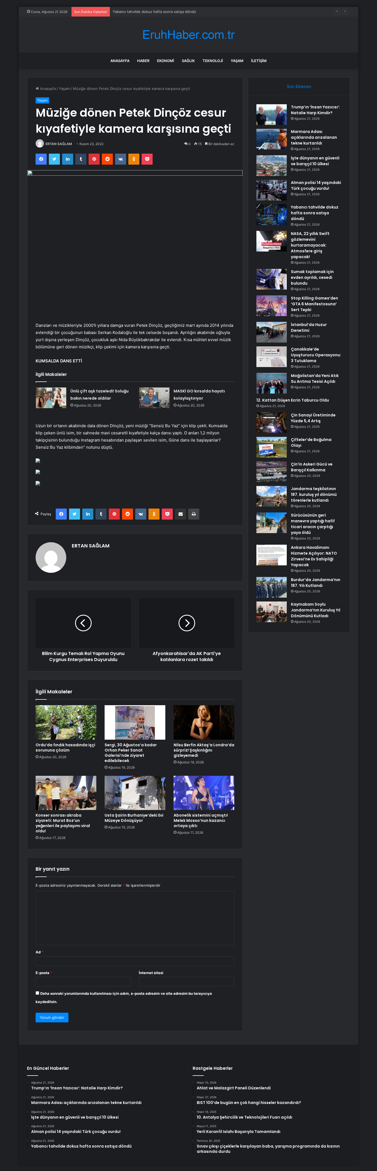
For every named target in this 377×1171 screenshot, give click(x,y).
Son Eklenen (299, 86)
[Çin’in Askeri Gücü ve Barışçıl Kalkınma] (271, 471)
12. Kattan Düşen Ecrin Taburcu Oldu (292, 400)
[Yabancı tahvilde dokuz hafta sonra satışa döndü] (271, 214)
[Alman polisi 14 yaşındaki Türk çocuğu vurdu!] (271, 190)
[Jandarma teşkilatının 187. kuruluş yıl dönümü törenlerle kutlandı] (271, 496)
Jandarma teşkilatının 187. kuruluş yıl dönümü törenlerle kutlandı (314, 494)
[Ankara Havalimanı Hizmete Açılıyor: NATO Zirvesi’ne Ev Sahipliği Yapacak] (271, 555)
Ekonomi (165, 60)
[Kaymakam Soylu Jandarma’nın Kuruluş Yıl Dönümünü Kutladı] (271, 611)
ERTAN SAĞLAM (59, 144)
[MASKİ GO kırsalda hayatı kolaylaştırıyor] (154, 397)
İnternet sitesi (151, 973)
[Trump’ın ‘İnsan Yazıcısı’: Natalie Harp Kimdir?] (271, 114)
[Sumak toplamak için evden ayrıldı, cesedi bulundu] (271, 279)
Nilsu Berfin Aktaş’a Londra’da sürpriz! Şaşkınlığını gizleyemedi (204, 750)
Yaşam (237, 60)
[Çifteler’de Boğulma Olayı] (271, 447)
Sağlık (188, 60)
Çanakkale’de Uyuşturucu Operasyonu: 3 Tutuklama (316, 354)
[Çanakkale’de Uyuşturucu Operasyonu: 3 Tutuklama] (271, 356)
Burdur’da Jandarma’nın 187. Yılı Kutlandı (315, 582)
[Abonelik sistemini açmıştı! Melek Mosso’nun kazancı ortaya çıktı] (204, 793)
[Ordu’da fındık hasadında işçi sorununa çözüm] (66, 722)
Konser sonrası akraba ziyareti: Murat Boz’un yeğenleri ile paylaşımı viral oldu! (63, 823)
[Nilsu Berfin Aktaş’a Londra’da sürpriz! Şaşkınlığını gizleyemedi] (204, 722)
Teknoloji (213, 60)
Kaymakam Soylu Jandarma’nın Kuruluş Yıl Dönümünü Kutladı (315, 610)
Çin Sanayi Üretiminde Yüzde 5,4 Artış (313, 418)
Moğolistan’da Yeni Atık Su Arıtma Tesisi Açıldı (315, 378)
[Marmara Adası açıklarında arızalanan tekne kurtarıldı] (271, 139)
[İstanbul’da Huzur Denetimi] (271, 332)
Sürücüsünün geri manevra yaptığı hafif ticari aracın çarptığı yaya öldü (313, 523)
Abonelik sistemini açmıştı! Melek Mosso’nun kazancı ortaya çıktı (201, 820)
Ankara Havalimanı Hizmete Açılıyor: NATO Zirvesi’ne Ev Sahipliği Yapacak (314, 556)
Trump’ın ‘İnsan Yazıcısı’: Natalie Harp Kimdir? (315, 110)
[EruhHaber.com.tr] (188, 34)
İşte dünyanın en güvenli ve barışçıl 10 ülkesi (315, 161)
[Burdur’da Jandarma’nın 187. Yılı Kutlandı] (271, 587)
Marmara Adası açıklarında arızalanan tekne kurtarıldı (314, 137)
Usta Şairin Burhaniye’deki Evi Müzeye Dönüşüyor (134, 817)
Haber (143, 60)
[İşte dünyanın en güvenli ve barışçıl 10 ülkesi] (271, 165)
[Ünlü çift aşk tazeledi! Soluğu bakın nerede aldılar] (51, 397)
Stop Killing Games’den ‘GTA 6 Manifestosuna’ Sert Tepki (314, 303)
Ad (39, 952)
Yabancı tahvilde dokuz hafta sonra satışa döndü (154, 11)
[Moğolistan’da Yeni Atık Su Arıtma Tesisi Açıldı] (271, 383)
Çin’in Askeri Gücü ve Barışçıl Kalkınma (312, 467)
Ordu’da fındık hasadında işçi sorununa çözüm (65, 747)
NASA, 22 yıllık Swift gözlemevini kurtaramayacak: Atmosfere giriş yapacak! (310, 245)
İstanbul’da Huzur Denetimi (309, 327)
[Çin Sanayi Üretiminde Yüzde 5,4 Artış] (271, 422)
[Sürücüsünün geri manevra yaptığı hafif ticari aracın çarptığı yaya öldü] (271, 522)
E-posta (44, 973)
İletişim (259, 60)
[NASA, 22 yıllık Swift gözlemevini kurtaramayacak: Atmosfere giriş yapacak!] (271, 241)
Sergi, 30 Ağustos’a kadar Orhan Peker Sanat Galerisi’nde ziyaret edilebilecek (131, 752)
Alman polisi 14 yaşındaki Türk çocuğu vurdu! (316, 185)
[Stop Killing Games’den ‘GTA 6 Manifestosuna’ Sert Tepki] (271, 305)
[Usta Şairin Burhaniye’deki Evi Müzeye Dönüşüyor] (135, 793)
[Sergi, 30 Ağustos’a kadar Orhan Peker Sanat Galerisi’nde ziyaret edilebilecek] (135, 722)
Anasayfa (119, 60)
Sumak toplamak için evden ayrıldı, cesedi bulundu (312, 277)
